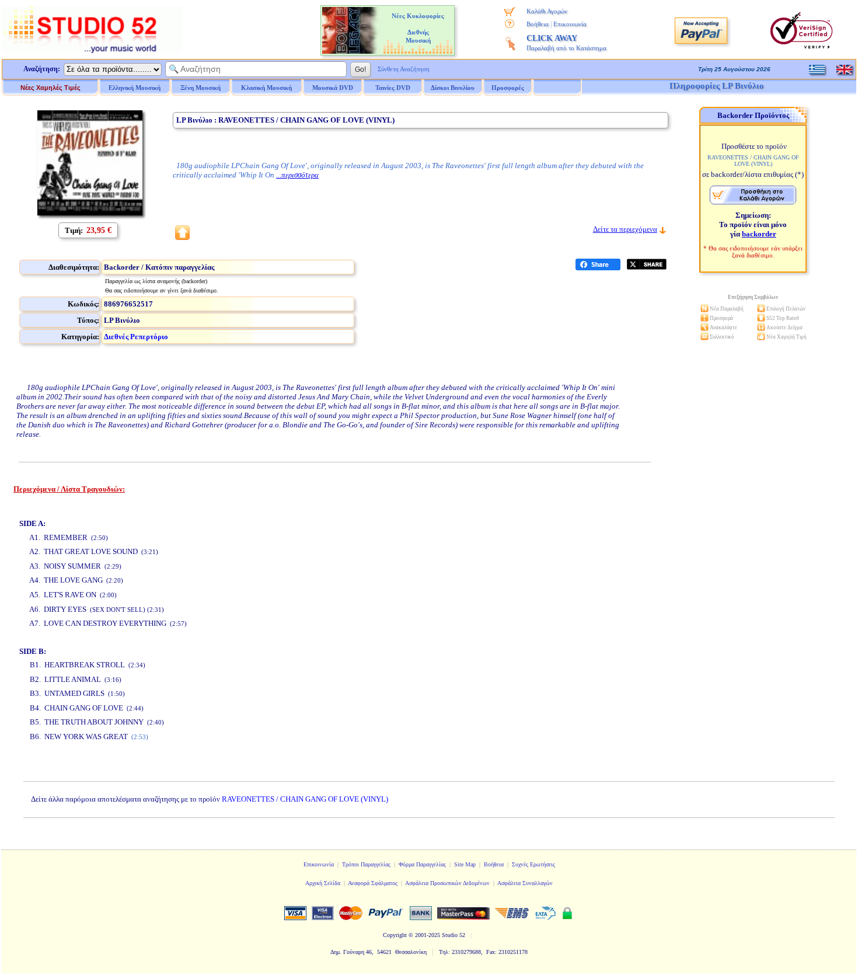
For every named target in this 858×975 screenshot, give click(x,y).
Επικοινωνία (570, 23)
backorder (759, 233)
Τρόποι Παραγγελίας (366, 864)
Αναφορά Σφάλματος (372, 883)
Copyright (395, 935)
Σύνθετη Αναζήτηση (404, 68)
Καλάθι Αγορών (546, 11)
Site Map (465, 864)
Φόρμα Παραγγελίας (422, 864)
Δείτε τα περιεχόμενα (625, 229)
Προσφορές (507, 87)
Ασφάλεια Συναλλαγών (525, 883)
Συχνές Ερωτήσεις (533, 864)
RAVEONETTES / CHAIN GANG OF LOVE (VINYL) (305, 799)
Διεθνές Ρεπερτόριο (136, 336)
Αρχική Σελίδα (322, 883)
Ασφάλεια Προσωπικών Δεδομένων (447, 883)
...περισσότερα (297, 174)
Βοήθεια (537, 23)
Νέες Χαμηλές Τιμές (50, 87)
